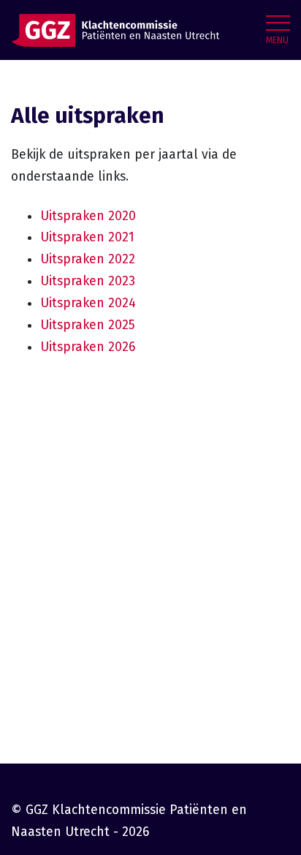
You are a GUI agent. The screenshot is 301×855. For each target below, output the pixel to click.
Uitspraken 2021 (87, 237)
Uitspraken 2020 (88, 216)
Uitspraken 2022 (87, 259)
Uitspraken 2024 (88, 303)
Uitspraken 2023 (87, 281)
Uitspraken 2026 (87, 347)
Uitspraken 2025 (87, 325)
